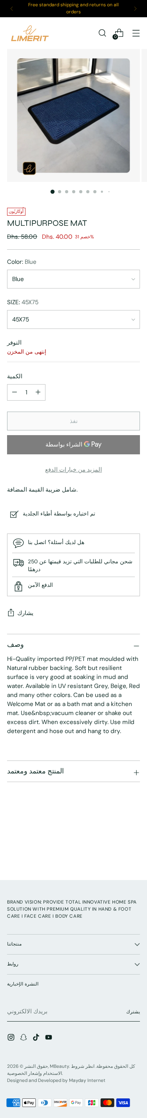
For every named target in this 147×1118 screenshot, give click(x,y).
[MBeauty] (30, 33)
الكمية (14, 376)
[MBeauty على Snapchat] (24, 1038)
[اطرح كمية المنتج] (38, 392)
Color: (21, 262)
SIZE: (22, 302)
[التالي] (135, 8)
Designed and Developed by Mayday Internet (56, 1080)
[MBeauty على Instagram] (11, 1038)
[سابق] (11, 8)
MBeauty (59, 1066)
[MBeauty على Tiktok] (37, 1038)
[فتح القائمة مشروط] (136, 33)
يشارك (25, 613)
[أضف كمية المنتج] (14, 392)
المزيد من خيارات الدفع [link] (73, 470)
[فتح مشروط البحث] (102, 33)
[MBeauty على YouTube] (49, 1038)
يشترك (133, 1012)
